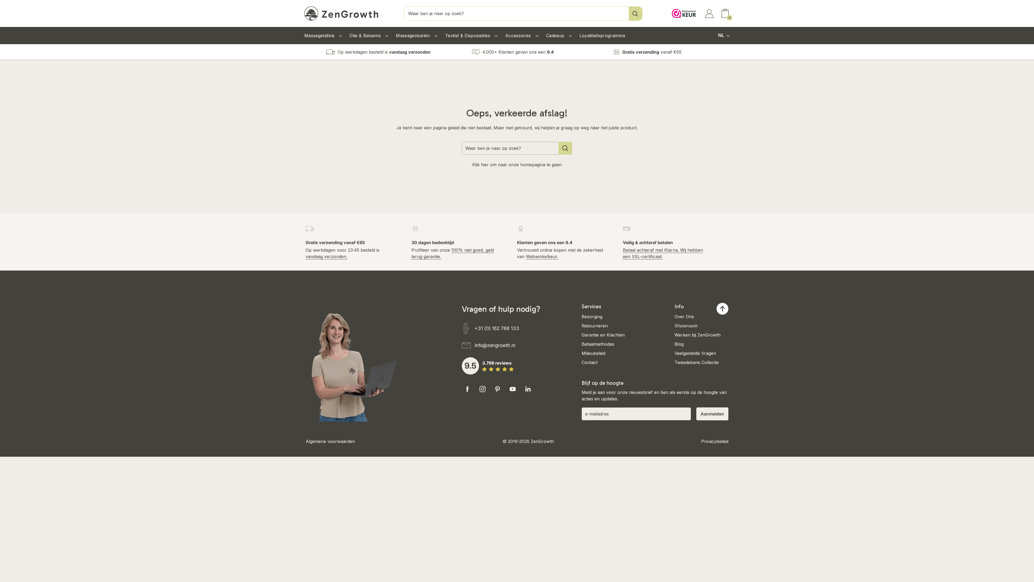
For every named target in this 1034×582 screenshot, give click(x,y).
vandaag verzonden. (326, 256)
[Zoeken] (635, 13)
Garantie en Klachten (603, 335)
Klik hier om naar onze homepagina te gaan (517, 164)
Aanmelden (712, 414)
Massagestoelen (413, 35)
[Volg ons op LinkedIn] (527, 389)
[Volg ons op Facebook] (467, 389)
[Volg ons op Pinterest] (497, 389)
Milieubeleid (593, 353)
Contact (590, 362)
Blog (679, 344)
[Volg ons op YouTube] (512, 389)
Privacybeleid (714, 441)
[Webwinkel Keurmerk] (682, 8)
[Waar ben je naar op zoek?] (565, 148)
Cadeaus (556, 35)
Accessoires (518, 35)
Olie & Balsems (366, 35)
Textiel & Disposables (468, 35)
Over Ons (684, 316)
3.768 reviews (497, 363)
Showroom (686, 325)
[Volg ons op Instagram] (482, 389)
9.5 (470, 365)
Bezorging (592, 316)
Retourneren (595, 325)
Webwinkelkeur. (542, 256)
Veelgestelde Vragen (695, 353)
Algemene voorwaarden (330, 441)
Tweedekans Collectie (697, 362)
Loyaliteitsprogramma (602, 35)
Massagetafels (320, 35)
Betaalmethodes (598, 344)
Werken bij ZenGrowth (698, 335)
